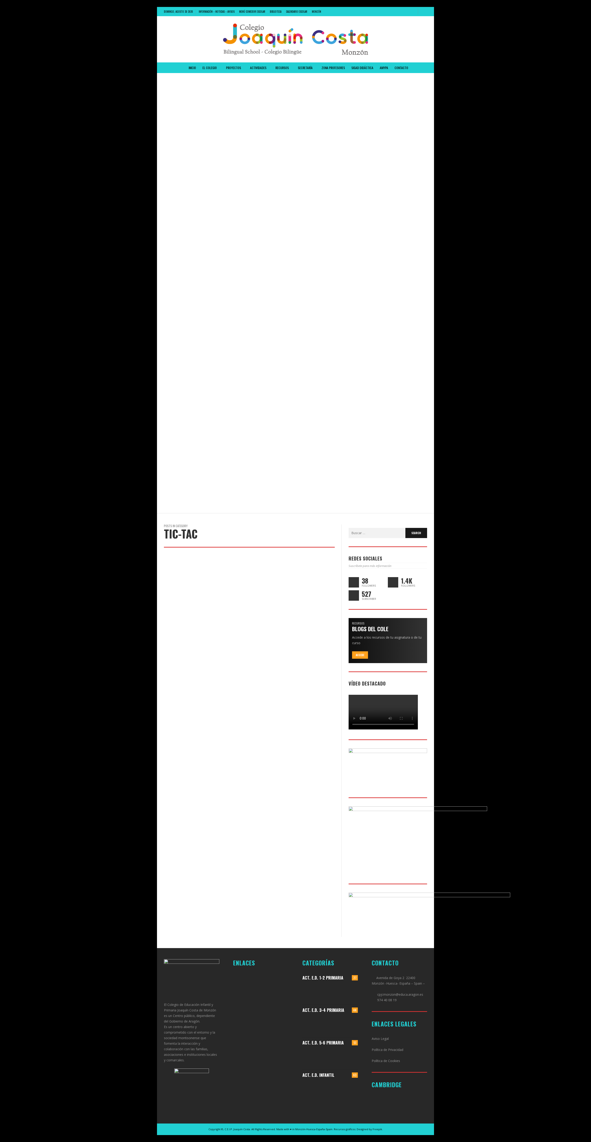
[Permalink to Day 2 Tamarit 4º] (337, 1024)
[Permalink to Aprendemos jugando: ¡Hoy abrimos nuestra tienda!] (337, 992)
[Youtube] (412, 11)
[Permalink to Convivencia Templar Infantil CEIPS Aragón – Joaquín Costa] (337, 1089)
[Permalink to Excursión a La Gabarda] (351, 992)
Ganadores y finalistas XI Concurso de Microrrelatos (212, 81)
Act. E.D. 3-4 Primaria (323, 1010)
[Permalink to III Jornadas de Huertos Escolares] (351, 1024)
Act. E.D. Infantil (318, 1075)
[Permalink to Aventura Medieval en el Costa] (316, 992)
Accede (360, 655)
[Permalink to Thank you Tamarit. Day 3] (316, 1024)
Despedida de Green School (188, 136)
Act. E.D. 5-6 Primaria (323, 1043)
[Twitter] (404, 11)
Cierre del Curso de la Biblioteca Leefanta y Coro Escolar (216, 466)
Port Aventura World (184, 411)
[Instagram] (397, 11)
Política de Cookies (386, 1061)
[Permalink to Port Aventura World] (316, 1056)
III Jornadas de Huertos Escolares (195, 356)
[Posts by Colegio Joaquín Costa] (167, 116)
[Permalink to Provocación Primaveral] (351, 1089)
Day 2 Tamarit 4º (179, 246)
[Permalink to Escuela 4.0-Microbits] (337, 1056)
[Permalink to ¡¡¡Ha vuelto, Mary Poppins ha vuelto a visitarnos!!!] (316, 1089)
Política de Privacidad (387, 1049)
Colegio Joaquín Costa (186, 116)
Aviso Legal (380, 1038)
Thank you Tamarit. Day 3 (186, 191)
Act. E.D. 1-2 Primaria (322, 978)
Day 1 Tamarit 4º (179, 301)
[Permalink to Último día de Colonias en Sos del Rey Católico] (351, 1056)
